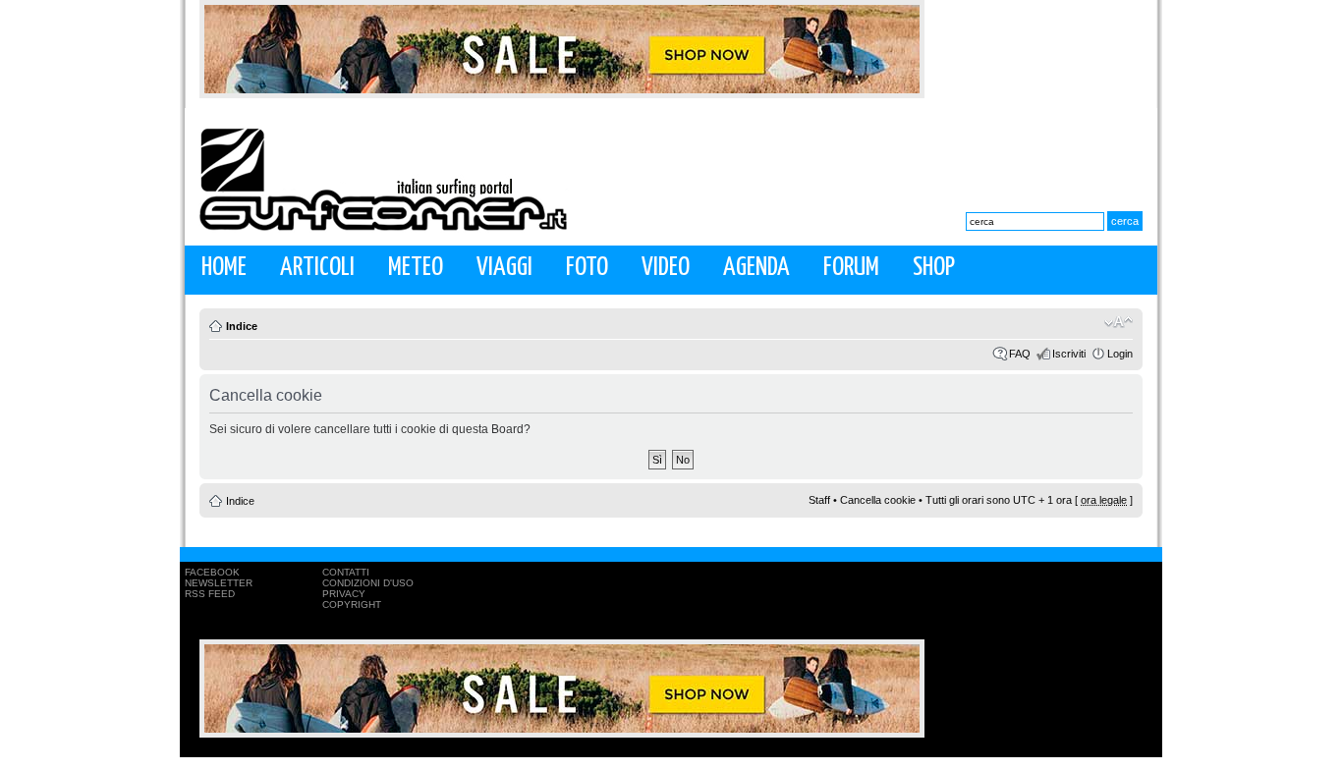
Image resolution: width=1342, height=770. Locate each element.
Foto (587, 267)
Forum (851, 267)
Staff (819, 500)
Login (1120, 353)
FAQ (1020, 353)
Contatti (345, 572)
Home (224, 267)
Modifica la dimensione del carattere (1118, 322)
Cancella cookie (878, 500)
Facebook (212, 572)
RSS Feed (210, 593)
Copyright (351, 604)
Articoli (317, 267)
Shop (934, 267)
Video (666, 267)
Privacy (343, 593)
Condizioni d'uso (368, 583)
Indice (241, 326)
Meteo (415, 267)
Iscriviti (1069, 353)
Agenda (756, 267)
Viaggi (504, 267)
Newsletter (218, 583)
